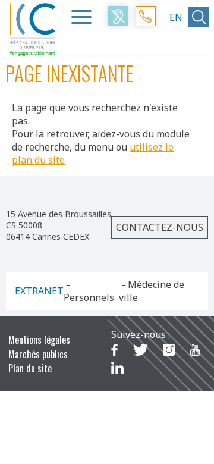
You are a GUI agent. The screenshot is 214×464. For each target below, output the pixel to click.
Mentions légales (39, 340)
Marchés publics (38, 354)
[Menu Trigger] (81, 17)
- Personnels (89, 291)
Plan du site (30, 368)
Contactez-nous (159, 227)
